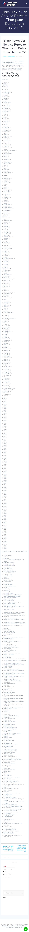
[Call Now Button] (26, 929)
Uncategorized (11, 56)
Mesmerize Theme (19, 927)
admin (5, 56)
